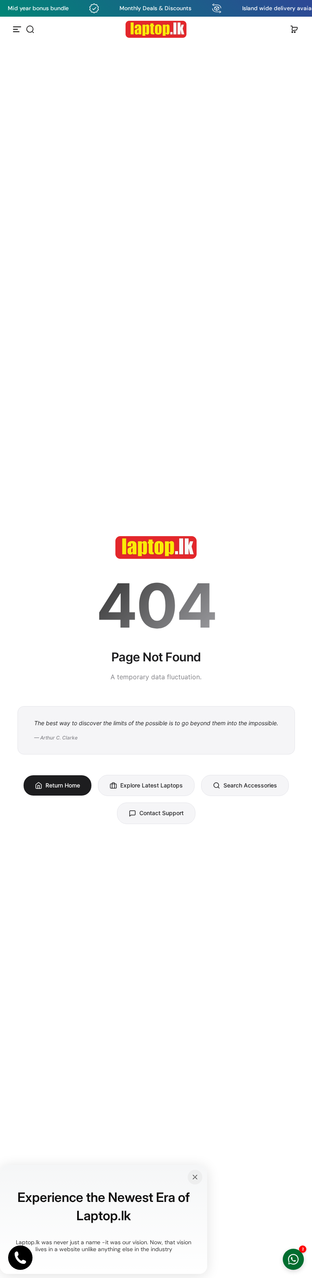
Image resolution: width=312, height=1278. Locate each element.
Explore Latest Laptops (151, 785)
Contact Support (161, 812)
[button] (30, 29)
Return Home (63, 785)
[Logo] (156, 29)
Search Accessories (250, 785)
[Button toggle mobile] (18, 29)
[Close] (195, 1177)
